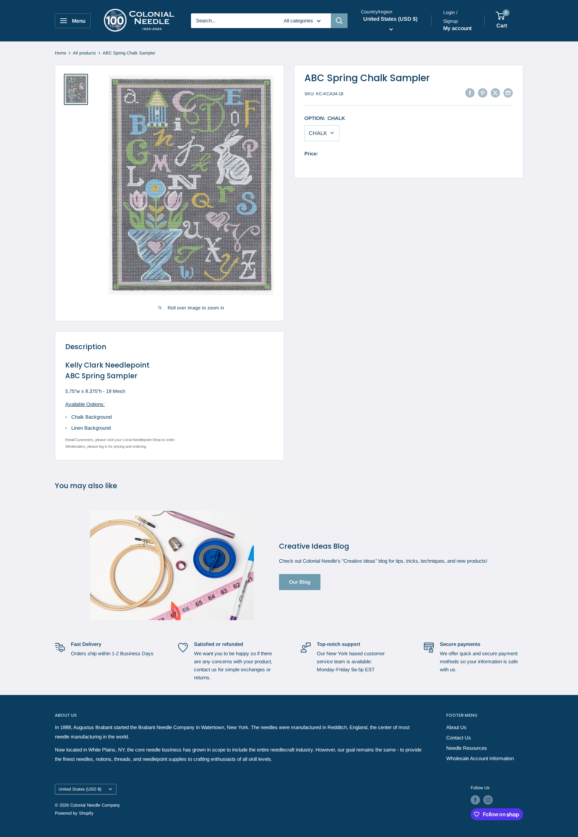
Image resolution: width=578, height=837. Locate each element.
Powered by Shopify (74, 813)
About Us (456, 727)
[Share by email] (508, 93)
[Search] (339, 20)
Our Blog (299, 582)
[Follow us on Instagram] (488, 800)
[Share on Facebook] (470, 93)
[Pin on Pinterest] (482, 93)
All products (84, 52)
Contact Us (458, 737)
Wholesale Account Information (480, 758)
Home (60, 52)
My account (457, 28)
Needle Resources (466, 748)
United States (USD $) (80, 789)
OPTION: (324, 118)
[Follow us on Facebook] (475, 800)
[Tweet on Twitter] (495, 93)
